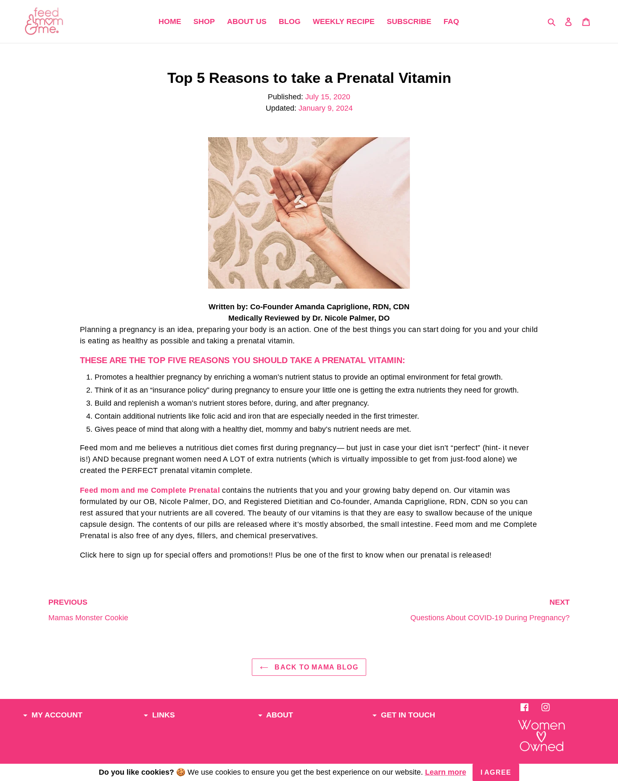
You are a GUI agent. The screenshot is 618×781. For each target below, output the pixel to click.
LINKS (162, 715)
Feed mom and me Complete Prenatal (150, 490)
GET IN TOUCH (407, 715)
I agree (496, 772)
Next (490, 610)
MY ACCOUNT (55, 715)
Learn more (445, 772)
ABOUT (278, 715)
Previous (88, 610)
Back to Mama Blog (315, 667)
